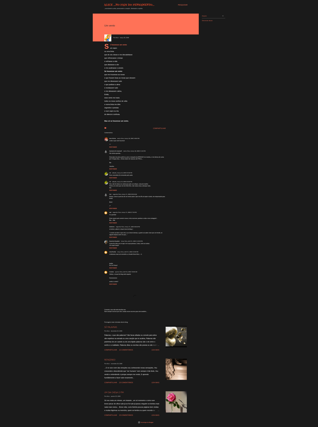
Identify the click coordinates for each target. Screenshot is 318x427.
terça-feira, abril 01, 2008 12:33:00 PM (132, 241)
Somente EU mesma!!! (115, 151)
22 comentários (126, 350)
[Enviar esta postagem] (105, 128)
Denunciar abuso (207, 20)
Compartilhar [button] (159, 128)
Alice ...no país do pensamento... (129, 5)
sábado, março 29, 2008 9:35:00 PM (122, 173)
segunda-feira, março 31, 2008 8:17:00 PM (125, 212)
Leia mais (155, 350)
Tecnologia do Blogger (146, 422)
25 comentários (126, 415)
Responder (113, 147)
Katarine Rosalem (114, 241)
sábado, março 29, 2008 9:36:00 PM (122, 181)
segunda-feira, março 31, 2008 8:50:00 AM (125, 194)
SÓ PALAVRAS (110, 327)
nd (110, 173)
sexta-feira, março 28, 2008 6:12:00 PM (134, 151)
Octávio (111, 272)
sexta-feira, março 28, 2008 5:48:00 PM (128, 138)
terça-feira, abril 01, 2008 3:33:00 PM (127, 252)
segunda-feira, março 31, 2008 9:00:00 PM (128, 227)
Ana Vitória (112, 138)
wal (110, 212)
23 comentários (126, 382)
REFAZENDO (109, 359)
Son (110, 194)
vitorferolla (112, 252)
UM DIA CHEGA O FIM (114, 392)
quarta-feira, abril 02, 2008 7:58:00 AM (126, 272)
